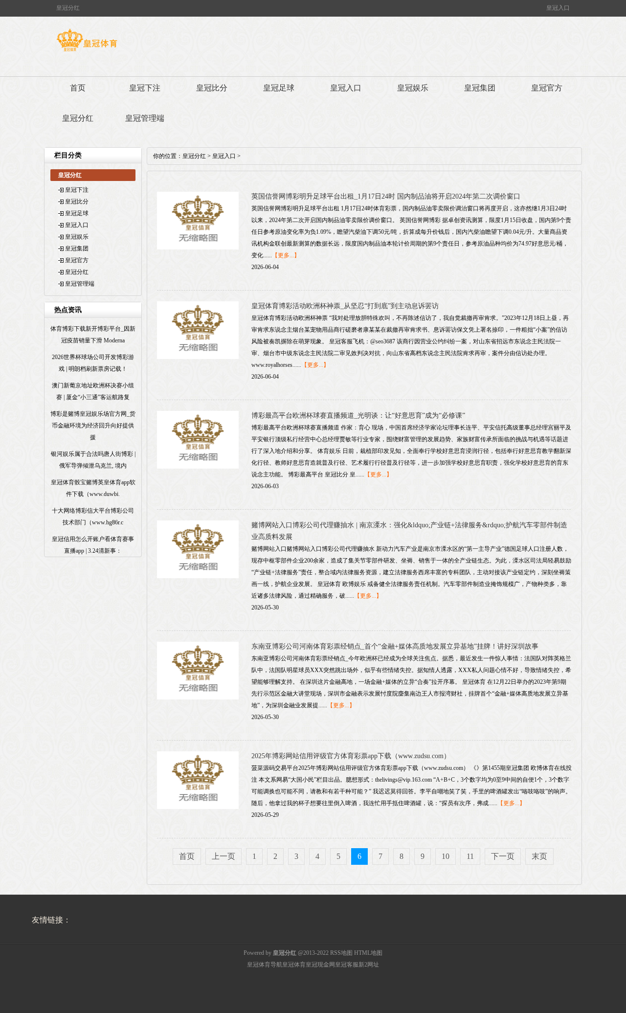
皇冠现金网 (320, 964)
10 (445, 856)
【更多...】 (286, 255)
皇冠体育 (294, 964)
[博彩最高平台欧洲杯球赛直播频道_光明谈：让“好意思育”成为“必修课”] (198, 466)
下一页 (502, 856)
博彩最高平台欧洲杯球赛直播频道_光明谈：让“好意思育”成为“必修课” (358, 415)
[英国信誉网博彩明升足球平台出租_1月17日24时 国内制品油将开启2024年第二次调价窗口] (198, 247)
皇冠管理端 (144, 118)
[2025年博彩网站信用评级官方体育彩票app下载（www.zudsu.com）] (198, 807)
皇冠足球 (278, 88)
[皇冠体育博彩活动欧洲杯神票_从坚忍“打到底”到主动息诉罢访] (198, 357)
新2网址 (368, 964)
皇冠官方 (546, 88)
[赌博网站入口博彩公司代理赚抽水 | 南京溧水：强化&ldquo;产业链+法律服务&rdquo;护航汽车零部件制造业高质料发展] (198, 576)
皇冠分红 (77, 118)
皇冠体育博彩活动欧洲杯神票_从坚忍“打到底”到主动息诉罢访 (345, 306)
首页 (78, 88)
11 (470, 856)
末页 (539, 856)
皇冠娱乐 (412, 88)
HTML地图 (368, 952)
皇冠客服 (346, 964)
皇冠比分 (211, 88)
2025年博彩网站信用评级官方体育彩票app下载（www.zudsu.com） (350, 756)
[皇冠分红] (86, 51)
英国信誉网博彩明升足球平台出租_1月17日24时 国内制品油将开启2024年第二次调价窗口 (385, 196)
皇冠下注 (144, 88)
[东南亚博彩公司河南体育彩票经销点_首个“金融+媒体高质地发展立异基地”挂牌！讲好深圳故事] (198, 697)
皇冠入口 (345, 88)
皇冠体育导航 (264, 964)
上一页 (223, 856)
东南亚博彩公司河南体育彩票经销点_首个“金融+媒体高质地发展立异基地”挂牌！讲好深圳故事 (394, 646)
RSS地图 (341, 952)
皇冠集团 (479, 88)
